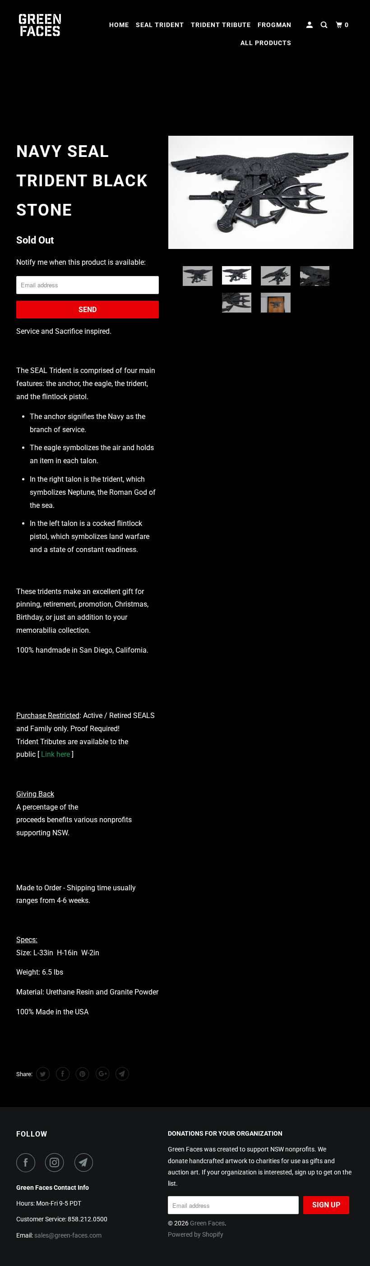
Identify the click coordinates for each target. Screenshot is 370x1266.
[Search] (325, 25)
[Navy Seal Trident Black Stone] (261, 192)
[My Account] (310, 25)
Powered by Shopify (195, 1234)
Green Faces (207, 1223)
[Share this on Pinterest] (81, 1074)
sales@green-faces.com (68, 1235)
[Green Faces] (44, 25)
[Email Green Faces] (85, 1162)
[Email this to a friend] (121, 1074)
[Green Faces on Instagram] (56, 1162)
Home (119, 24)
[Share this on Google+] (101, 1074)
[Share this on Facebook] (61, 1074)
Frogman (274, 24)
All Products (265, 42)
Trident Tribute (221, 24)
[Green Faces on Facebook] (27, 1162)
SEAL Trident (160, 24)
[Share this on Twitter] (42, 1074)
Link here (55, 754)
